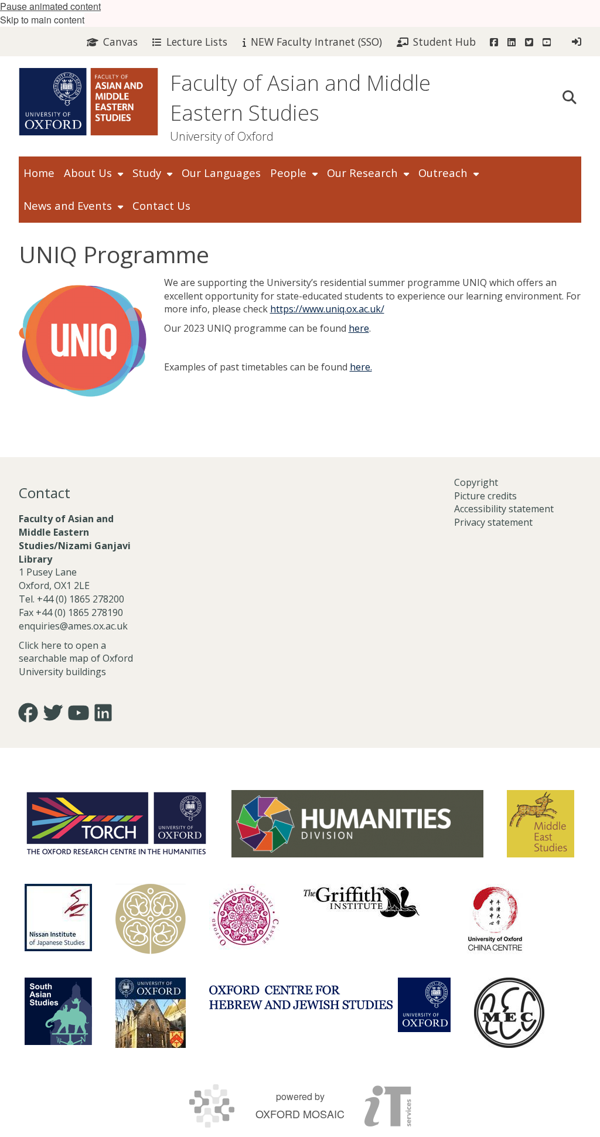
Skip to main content (42, 19)
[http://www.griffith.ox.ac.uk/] (361, 901)
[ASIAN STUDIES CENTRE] (150, 1013)
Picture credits (485, 495)
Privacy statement (493, 522)
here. (361, 366)
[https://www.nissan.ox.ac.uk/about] (58, 917)
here (359, 328)
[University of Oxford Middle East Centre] (509, 1013)
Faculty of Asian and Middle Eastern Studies (300, 98)
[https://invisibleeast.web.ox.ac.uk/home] (150, 919)
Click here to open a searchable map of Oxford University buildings (76, 659)
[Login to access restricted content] (576, 41)
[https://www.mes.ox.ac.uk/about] (540, 823)
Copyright (476, 482)
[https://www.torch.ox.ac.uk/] (116, 822)
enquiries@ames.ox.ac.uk (74, 625)
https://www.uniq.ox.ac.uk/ (327, 308)
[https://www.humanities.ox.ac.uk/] (357, 823)
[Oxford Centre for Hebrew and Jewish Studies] (330, 1005)
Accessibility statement (504, 508)
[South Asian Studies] (58, 1011)
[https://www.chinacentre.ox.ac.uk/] (495, 919)
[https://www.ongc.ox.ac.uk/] (244, 919)
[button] (569, 96)
